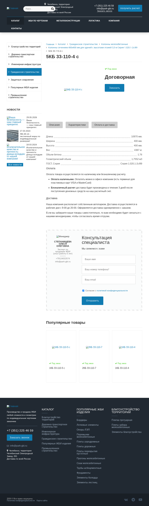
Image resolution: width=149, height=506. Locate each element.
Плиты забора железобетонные (121, 426)
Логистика (94, 21)
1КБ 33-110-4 (122, 368)
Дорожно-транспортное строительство (21, 55)
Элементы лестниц (87, 482)
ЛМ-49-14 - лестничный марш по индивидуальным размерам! (30, 137)
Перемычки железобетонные (86, 435)
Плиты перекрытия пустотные (87, 452)
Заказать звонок (104, 11)
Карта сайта (42, 500)
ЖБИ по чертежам (38, 21)
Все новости (15, 164)
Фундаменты (84, 473)
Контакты (16, 28)
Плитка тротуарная (122, 420)
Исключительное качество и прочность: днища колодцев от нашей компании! (34, 153)
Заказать (114, 88)
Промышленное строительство (17, 96)
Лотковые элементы (88, 425)
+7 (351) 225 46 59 (104, 6)
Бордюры (82, 420)
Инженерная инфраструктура (26, 64)
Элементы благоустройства (126, 432)
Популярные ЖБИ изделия (24, 87)
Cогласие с (106, 291)
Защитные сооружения (22, 80)
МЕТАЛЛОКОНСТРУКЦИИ (68, 21)
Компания (114, 21)
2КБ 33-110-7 (89, 368)
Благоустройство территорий (25, 46)
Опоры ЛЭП (83, 430)
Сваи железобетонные (89, 463)
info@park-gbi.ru (105, 8)
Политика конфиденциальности (21, 500)
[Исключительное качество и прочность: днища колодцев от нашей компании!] (16, 158)
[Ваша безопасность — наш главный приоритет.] (16, 124)
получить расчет (130, 8)
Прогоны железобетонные (91, 458)
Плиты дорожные (86, 446)
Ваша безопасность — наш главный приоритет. (33, 123)
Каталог (15, 21)
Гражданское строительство (25, 72)
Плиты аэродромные (88, 442)
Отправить (92, 300)
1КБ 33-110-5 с (57, 368)
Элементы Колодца (87, 478)
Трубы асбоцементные (89, 468)
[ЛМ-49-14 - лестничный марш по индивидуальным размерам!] (12, 141)
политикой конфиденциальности (112, 290)
